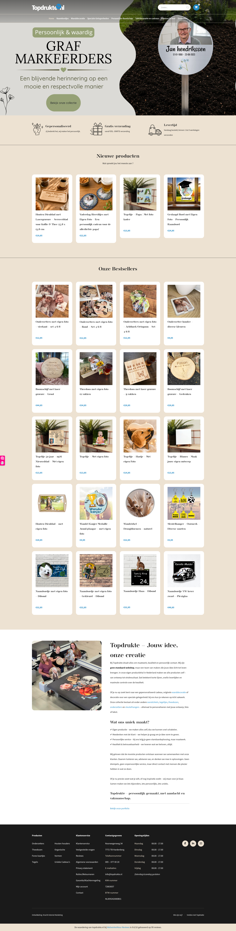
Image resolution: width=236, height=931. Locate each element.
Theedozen (37, 849)
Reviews (79, 855)
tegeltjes (163, 702)
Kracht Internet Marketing (53, 915)
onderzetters (116, 707)
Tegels (35, 862)
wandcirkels (152, 702)
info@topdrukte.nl (113, 874)
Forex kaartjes (38, 855)
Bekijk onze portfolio (120, 808)
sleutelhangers (132, 707)
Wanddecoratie (78, 18)
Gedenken (182, 18)
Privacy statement (84, 868)
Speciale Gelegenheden (98, 18)
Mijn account (82, 886)
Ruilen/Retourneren (85, 874)
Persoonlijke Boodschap (122, 18)
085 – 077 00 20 (112, 862)
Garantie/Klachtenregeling (88, 880)
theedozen (173, 702)
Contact (79, 892)
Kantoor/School (168, 18)
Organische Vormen (60, 852)
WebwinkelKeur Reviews (118, 927)
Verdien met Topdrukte (195, 915)
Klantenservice (83, 843)
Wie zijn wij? (178, 915)
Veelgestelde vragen (85, 849)
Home (51, 18)
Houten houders (62, 843)
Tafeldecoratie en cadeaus (147, 18)
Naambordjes (63, 18)
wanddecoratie (179, 692)
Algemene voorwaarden (87, 862)
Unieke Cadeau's (62, 862)
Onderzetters (38, 843)
